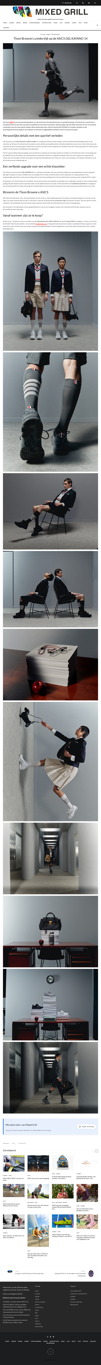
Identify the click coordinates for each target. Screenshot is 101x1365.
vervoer (6, 27)
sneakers (48, 34)
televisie (38, 1324)
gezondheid (31, 1202)
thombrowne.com (41, 224)
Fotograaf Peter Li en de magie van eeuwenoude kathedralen (70, 1273)
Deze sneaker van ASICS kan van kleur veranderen (13, 1236)
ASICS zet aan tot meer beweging (38, 1178)
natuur (37, 1321)
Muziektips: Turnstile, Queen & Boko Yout (15, 1302)
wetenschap (39, 1326)
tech (80, 22)
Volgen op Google (88, 1126)
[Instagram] (77, 2)
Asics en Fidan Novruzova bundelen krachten (85, 1209)
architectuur (46, 22)
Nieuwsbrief (74, 1304)
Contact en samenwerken (78, 1294)
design (18, 22)
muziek (11, 22)
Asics (14, 1143)
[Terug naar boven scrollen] (50, 1352)
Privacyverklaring (76, 1302)
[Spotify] (89, 2)
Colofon (72, 1296)
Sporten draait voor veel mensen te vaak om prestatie (38, 1206)
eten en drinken (34, 22)
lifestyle (65, 1202)
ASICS (11, 122)
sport (86, 22)
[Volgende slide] (96, 1151)
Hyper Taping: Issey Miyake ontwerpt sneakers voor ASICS (62, 1235)
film (61, 22)
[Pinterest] (83, 2)
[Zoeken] (95, 2)
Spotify (20, 1294)
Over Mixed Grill (75, 1291)
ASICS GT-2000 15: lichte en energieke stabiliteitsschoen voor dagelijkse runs (86, 1237)
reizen (25, 22)
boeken (67, 22)
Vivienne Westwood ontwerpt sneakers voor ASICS (61, 1177)
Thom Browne (22, 1143)
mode (55, 22)
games (74, 22)
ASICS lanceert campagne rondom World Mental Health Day (61, 1207)
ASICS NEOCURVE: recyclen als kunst (13, 1179)
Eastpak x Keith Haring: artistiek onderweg (29, 1272)
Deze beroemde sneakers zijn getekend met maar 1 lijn (86, 1177)
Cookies (73, 1299)
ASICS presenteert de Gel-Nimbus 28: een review (11, 1205)
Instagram (13, 1294)
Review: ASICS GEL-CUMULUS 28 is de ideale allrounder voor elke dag (38, 1255)
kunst (5, 22)
